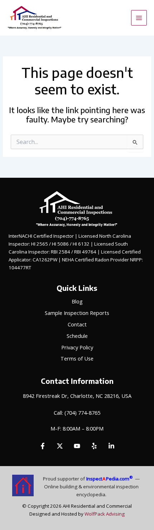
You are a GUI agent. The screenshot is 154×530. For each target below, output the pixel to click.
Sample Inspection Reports (77, 312)
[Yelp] (94, 446)
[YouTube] (77, 446)
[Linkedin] (111, 446)
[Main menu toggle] (139, 18)
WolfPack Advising (105, 514)
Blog (77, 301)
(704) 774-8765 (82, 412)
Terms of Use (77, 358)
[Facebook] (42, 446)
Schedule (77, 335)
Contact (77, 324)
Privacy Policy (77, 347)
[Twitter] (60, 446)
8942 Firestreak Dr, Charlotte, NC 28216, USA (77, 395)
